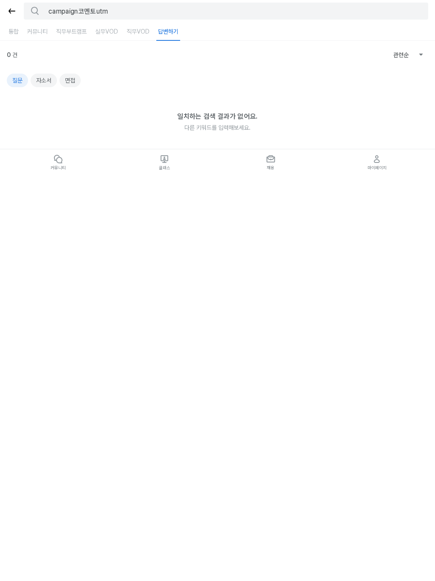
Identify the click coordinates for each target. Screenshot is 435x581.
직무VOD (138, 31)
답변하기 (168, 31)
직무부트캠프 (71, 31)
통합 (13, 31)
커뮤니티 (37, 31)
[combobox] (408, 54)
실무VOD (106, 31)
